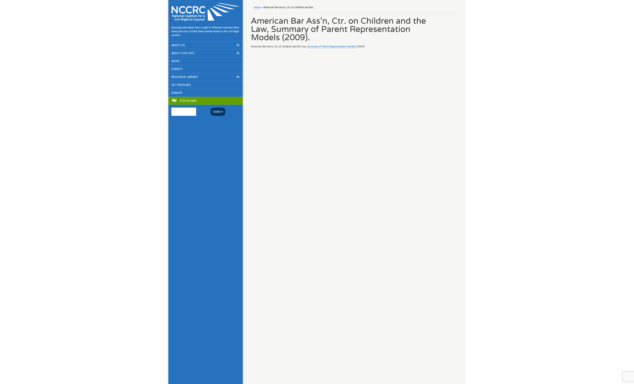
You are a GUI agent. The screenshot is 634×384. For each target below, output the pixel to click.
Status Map (188, 100)
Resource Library (184, 77)
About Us (178, 45)
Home (257, 7)
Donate (176, 93)
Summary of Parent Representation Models (331, 46)
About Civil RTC (182, 53)
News (175, 61)
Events (176, 69)
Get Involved (181, 85)
